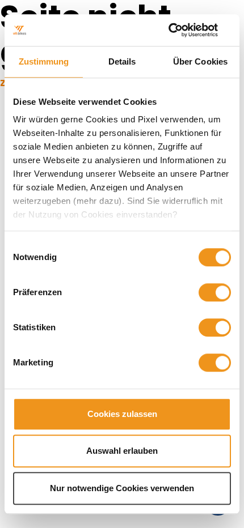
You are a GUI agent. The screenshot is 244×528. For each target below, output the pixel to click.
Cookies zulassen (122, 414)
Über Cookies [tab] (200, 61)
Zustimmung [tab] (44, 61)
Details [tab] (122, 61)
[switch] (215, 292)
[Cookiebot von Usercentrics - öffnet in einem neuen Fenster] (181, 30)
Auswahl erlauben (122, 450)
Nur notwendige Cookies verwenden (122, 488)
